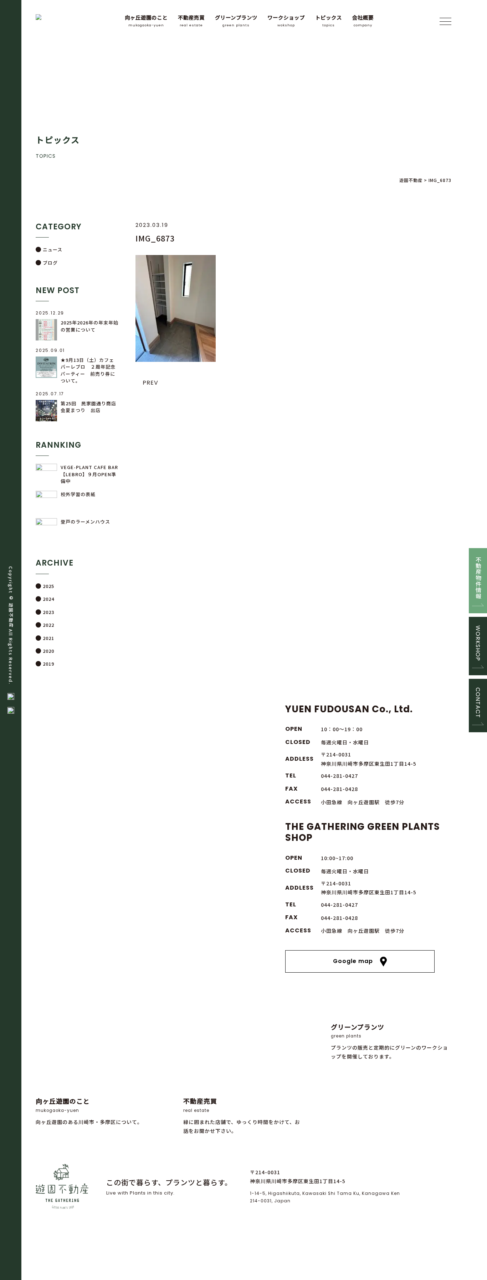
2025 (48, 586)
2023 (48, 612)
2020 (48, 650)
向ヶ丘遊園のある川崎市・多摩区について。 (89, 1110)
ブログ (50, 262)
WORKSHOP (478, 643)
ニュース (52, 249)
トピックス (328, 20)
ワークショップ (286, 20)
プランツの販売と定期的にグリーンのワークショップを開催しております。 (389, 1041)
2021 (48, 638)
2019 (48, 663)
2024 (48, 598)
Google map (353, 961)
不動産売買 (191, 20)
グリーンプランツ (236, 20)
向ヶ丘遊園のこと (146, 20)
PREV (150, 383)
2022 (48, 624)
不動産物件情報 (478, 578)
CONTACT (478, 702)
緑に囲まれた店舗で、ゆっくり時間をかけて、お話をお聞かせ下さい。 (241, 1115)
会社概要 (363, 20)
